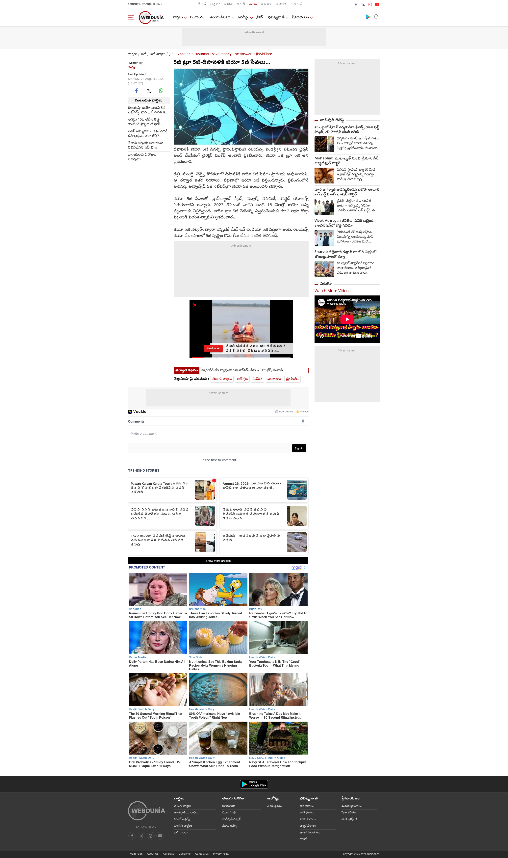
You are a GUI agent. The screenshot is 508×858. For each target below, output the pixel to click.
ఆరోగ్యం (243, 17)
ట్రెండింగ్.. (292, 379)
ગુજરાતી (296, 4)
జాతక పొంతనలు (310, 833)
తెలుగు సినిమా (220, 17)
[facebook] (356, 4)
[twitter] (363, 4)
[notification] (376, 17)
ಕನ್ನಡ (281, 4)
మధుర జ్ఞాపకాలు (352, 806)
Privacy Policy (221, 854)
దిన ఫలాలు (307, 806)
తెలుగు (253, 4)
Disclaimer (185, 854)
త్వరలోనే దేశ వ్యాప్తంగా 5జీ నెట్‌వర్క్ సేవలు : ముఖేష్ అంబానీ (242, 370)
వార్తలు (178, 17)
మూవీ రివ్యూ (229, 826)
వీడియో (326, 284)
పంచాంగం (197, 17)
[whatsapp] (161, 90)
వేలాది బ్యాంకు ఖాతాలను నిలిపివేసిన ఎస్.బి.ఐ (145, 145)
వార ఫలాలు (307, 813)
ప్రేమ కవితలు (349, 813)
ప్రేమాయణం (300, 17)
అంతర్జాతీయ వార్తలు (186, 813)
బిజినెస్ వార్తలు (183, 826)
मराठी (241, 4)
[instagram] (370, 4)
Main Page (136, 854)
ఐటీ (143, 54)
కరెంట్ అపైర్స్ (182, 819)
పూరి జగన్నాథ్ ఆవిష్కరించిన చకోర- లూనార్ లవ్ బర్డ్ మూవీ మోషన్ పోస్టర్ (347, 192)
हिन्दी (202, 4)
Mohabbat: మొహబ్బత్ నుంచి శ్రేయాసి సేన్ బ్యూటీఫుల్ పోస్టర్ (346, 161)
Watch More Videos (333, 291)
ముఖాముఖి (229, 813)
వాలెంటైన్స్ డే (349, 819)
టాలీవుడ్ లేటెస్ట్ (332, 120)
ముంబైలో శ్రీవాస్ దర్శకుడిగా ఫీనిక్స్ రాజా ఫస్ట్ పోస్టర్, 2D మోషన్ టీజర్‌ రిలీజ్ (347, 130)
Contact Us (202, 854)
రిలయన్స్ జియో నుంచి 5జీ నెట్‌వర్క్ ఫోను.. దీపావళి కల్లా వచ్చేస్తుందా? (148, 110)
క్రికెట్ (259, 17)
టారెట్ (303, 839)
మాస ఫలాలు (308, 819)
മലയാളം (266, 4)
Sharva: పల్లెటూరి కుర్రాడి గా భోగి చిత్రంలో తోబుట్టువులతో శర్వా (346, 255)
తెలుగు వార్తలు (222, 379)
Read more (213, 348)
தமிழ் (228, 4)
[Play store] (368, 17)
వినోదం (257, 379)
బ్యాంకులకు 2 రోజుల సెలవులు (142, 157)
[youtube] (377, 4)
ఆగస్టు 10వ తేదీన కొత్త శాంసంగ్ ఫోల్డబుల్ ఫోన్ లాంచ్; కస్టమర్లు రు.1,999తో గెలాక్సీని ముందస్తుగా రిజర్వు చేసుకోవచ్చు (148, 121)
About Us (152, 854)
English (215, 4)
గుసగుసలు (228, 806)
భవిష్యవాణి (276, 17)
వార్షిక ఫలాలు (308, 826)
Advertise (168, 854)
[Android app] (254, 784)
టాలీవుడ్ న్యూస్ (231, 819)
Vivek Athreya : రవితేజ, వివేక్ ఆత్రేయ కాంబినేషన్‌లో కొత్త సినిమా (344, 223)
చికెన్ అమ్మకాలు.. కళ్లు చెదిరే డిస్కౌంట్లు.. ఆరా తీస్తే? (147, 133)
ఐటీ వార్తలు (157, 54)
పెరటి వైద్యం (274, 806)
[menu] (132, 17)
